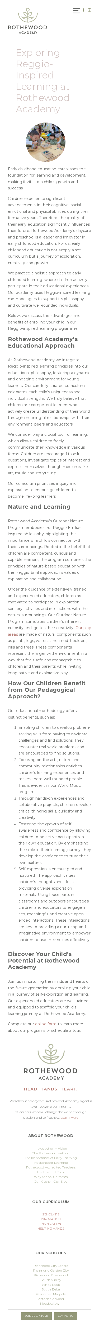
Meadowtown (50, 1303)
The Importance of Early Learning (51, 1158)
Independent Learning (51, 1163)
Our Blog (61, 1181)
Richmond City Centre (51, 1266)
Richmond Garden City (51, 1270)
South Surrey (51, 1280)
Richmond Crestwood (51, 1275)
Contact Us (65, 1316)
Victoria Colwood (51, 1299)
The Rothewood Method (51, 1153)
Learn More (69, 1117)
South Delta (51, 1289)
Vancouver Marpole (50, 1294)
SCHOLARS (50, 1214)
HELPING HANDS (50, 1228)
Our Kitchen (43, 1181)
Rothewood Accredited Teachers (51, 1167)
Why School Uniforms (51, 1177)
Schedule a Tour (36, 1316)
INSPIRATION (51, 1224)
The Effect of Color (51, 1172)
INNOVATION (51, 1219)
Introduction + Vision (51, 1148)
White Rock (51, 1285)
